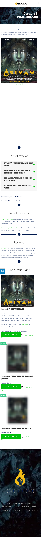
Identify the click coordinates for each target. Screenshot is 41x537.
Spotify (23, 491)
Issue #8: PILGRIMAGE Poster (16, 428)
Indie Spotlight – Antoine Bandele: (11, 228)
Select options (11, 334)
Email (28, 491)
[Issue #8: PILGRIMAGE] (17, 291)
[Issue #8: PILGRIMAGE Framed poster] (17, 358)
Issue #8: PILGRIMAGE (12, 309)
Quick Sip (4, 248)
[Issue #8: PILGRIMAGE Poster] (17, 410)
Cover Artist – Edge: (7, 219)
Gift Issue (25, 325)
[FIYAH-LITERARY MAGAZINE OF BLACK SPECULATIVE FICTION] (21, 3)
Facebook (13, 491)
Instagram (32, 491)
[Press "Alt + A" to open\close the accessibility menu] (2, 271)
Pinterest (18, 491)
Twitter (8, 491)
